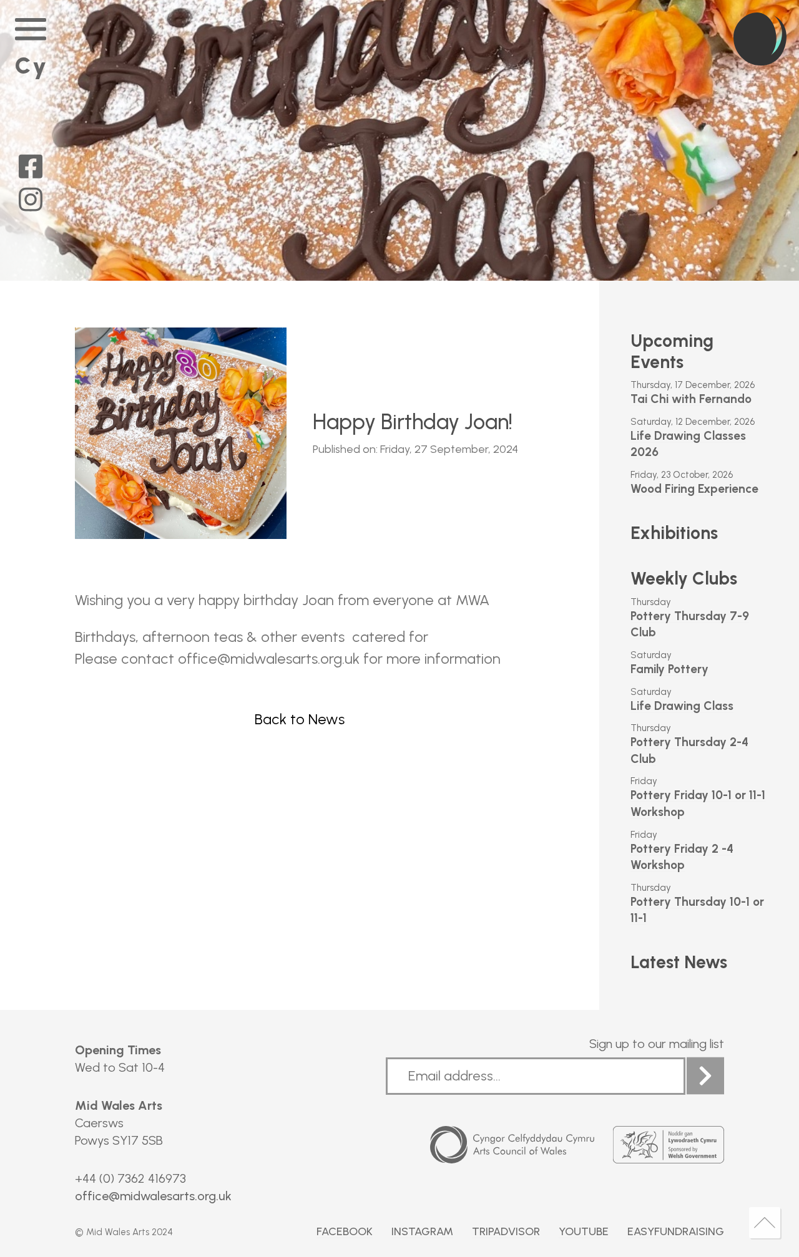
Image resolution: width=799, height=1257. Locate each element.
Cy (31, 65)
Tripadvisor (506, 1231)
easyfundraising (675, 1231)
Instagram (422, 1231)
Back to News (300, 719)
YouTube (584, 1231)
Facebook (344, 1231)
